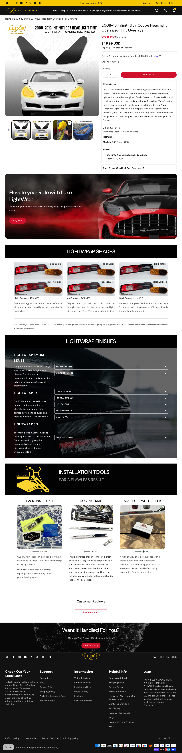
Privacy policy (30, 738)
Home (8, 18)
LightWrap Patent (83, 700)
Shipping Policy (47, 691)
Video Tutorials (82, 678)
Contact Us (45, 678)
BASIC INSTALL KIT (39, 501)
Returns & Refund (118, 678)
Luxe (147, 671)
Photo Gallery (81, 691)
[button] (56, 10)
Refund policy (12, 738)
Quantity (106, 68)
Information (83, 671)
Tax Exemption (47, 700)
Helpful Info (118, 671)
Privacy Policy (116, 687)
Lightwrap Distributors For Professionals (122, 698)
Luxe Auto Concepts (25, 747)
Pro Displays (115, 708)
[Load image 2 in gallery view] (41, 130)
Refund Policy (47, 687)
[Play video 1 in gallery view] (62, 130)
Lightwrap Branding (119, 703)
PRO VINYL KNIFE (91, 501)
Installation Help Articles (121, 722)
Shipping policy (70, 738)
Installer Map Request (120, 713)
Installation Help (82, 687)
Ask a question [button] (91, 612)
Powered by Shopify (47, 747)
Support (46, 671)
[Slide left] (8, 130)
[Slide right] (96, 130)
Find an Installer (82, 682)
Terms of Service (117, 691)
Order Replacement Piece (53, 696)
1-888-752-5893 (167, 657)
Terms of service (50, 738)
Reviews (78, 696)
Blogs (112, 717)
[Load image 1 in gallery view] (21, 130)
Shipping (106, 48)
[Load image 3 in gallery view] (83, 130)
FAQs (42, 682)
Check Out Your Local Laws (17, 673)
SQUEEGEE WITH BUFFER (142, 501)
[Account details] (165, 10)
